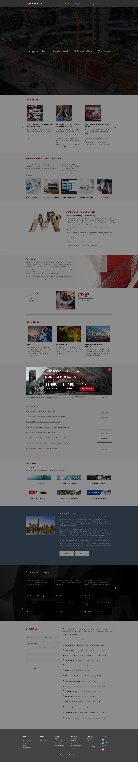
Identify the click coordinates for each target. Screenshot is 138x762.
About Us (100, 4)
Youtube (107, 749)
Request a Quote (87, 388)
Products (62, 4)
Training (67, 4)
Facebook (107, 745)
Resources (82, 4)
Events (88, 4)
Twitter (106, 742)
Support (94, 4)
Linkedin (107, 739)
